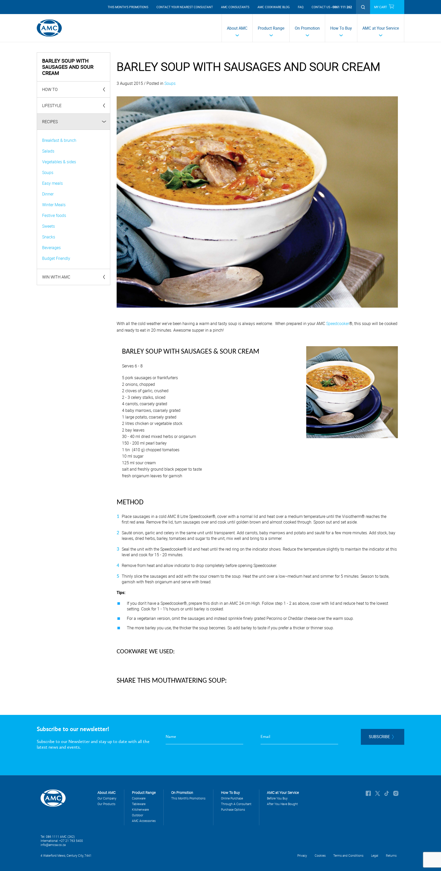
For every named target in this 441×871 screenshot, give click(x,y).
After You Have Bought (282, 804)
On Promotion (307, 28)
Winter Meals (54, 204)
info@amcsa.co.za (53, 845)
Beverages (51, 247)
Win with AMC (56, 277)
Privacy (302, 855)
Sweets (48, 226)
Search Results (363, 7)
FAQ (300, 7)
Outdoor (137, 815)
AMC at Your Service (380, 28)
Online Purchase (232, 798)
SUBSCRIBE (379, 736)
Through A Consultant (236, 804)
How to (50, 89)
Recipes (50, 121)
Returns (391, 855)
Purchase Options (233, 809)
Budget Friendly (56, 258)
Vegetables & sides (59, 162)
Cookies (320, 855)
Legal (374, 855)
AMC (49, 28)
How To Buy (341, 28)
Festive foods (54, 215)
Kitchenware (140, 809)
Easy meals (52, 183)
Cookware (138, 798)
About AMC (237, 28)
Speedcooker (337, 323)
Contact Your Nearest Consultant (184, 7)
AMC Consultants (235, 7)
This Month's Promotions (128, 7)
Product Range (271, 28)
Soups (47, 172)
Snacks (48, 237)
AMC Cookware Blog (274, 7)
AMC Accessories (144, 821)
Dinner (48, 194)
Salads (48, 151)
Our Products (106, 804)
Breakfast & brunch (59, 140)
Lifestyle (52, 105)
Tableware (138, 804)
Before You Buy (277, 798)
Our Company (106, 798)
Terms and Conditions (348, 855)
